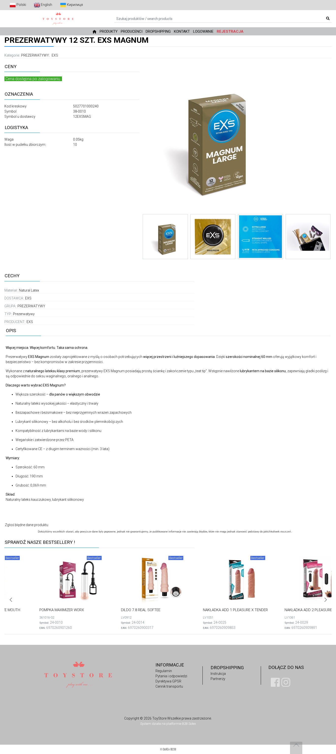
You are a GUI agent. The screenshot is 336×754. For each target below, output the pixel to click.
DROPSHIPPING (158, 31)
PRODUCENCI (131, 31)
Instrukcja (218, 674)
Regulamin (163, 671)
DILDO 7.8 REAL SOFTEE (108, 610)
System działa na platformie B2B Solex (168, 723)
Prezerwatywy (24, 314)
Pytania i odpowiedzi (171, 676)
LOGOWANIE (203, 31)
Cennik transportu (169, 686)
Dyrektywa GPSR (168, 681)
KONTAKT (182, 31)
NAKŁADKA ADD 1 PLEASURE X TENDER (202, 610)
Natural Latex (29, 290)
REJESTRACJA (230, 31)
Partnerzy (218, 679)
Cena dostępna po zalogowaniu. (33, 78)
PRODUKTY (109, 31)
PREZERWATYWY (35, 55)
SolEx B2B (169, 749)
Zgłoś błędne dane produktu (26, 525)
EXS (55, 55)
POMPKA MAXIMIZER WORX (29, 610)
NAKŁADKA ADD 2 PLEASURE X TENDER (284, 610)
